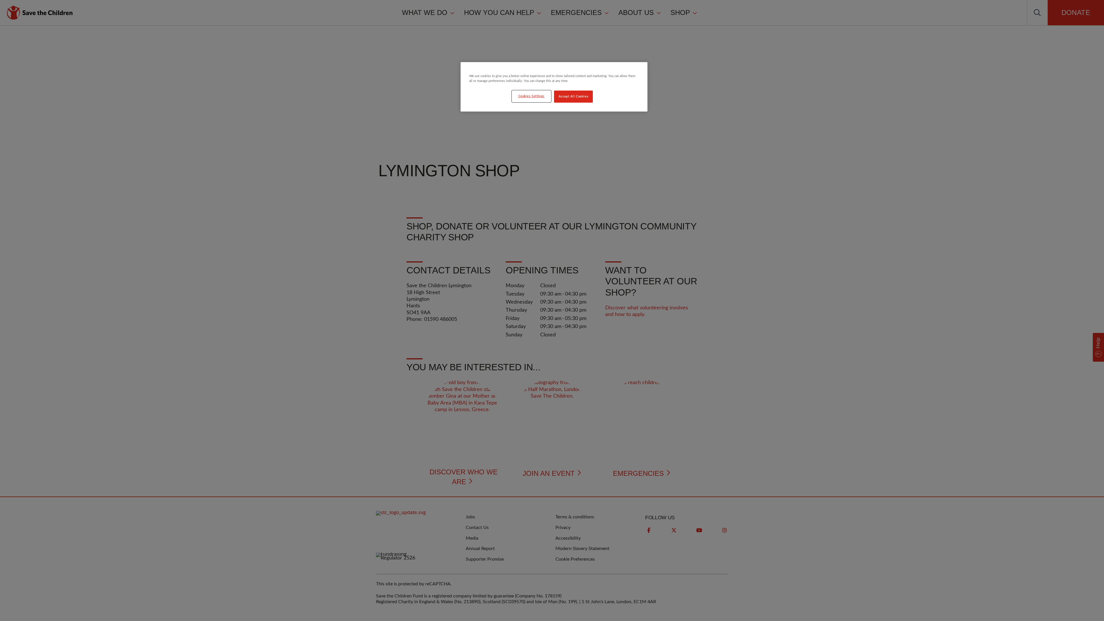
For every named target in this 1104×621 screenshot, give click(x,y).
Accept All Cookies (573, 96)
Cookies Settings (531, 96)
